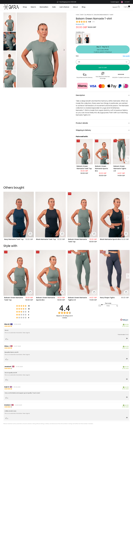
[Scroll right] (128, 158)
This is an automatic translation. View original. (17, 332)
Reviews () (80, 24)
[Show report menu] (127, 339)
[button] (120, 2)
